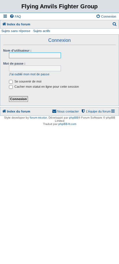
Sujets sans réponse (15, 31)
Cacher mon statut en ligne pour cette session (46, 86)
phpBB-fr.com (67, 124)
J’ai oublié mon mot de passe (29, 74)
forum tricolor (38, 117)
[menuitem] (15, 16)
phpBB (73, 117)
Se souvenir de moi (27, 81)
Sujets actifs (41, 31)
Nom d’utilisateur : (17, 50)
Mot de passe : (14, 63)
